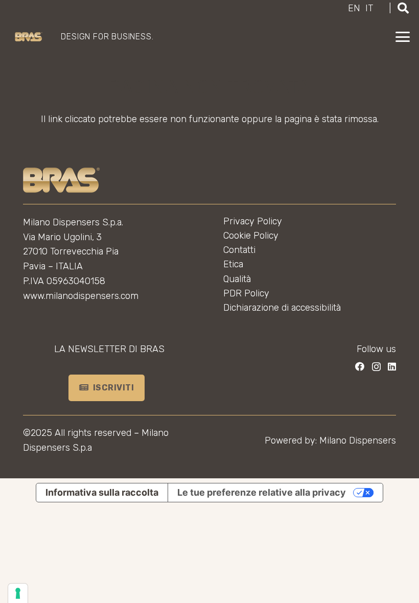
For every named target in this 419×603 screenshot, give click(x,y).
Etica (233, 264)
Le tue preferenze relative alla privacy (261, 492)
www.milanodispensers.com (80, 296)
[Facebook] (359, 366)
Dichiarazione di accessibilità (282, 307)
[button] (402, 37)
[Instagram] (376, 367)
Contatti (239, 250)
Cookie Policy (250, 235)
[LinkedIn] (392, 366)
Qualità (237, 279)
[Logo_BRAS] (28, 37)
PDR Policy (246, 293)
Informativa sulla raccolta (101, 492)
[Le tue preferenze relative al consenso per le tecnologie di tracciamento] (18, 593)
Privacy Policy (252, 221)
